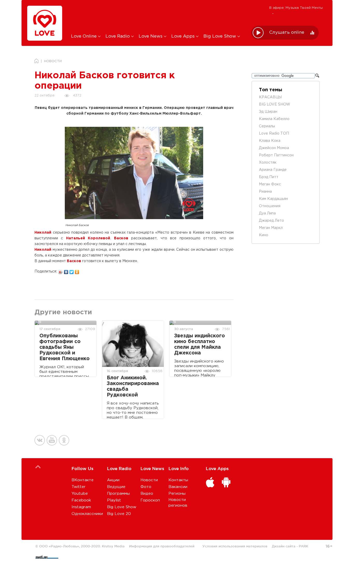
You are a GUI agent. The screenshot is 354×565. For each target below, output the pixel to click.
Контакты (178, 480)
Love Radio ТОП (274, 133)
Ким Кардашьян (273, 198)
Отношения (269, 206)
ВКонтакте (83, 480)
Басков (121, 238)
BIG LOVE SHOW (274, 104)
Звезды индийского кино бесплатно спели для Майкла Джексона (199, 344)
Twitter (79, 487)
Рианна (265, 191)
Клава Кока (269, 140)
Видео (146, 493)
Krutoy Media (113, 546)
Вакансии (177, 487)
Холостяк (268, 162)
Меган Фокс (270, 184)
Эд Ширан (268, 111)
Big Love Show (220, 36)
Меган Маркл (271, 227)
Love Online (84, 36)
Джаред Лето (271, 220)
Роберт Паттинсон (276, 155)
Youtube (80, 493)
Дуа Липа (267, 213)
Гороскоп (150, 500)
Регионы (177, 493)
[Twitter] (71, 271)
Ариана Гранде (273, 169)
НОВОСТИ (53, 61)
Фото (145, 487)
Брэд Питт (268, 177)
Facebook (81, 500)
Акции (113, 480)
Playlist (114, 500)
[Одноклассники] (77, 271)
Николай (42, 232)
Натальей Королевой (88, 238)
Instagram (81, 507)
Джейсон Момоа (274, 148)
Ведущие (116, 487)
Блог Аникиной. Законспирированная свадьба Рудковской (133, 386)
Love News (151, 36)
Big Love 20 (119, 513)
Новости (149, 480)
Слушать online (286, 32)
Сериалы (267, 126)
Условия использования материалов (234, 546)
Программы (118, 493)
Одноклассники (87, 513)
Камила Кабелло (274, 119)
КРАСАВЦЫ (270, 97)
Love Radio (118, 36)
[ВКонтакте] (66, 271)
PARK (303, 546)
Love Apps (183, 36)
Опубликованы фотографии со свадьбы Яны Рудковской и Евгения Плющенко (64, 347)
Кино (263, 235)
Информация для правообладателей (161, 546)
